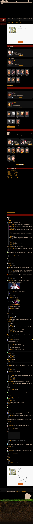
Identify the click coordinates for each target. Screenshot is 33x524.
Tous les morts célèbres (11, 170)
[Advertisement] (16, 11)
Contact (25, 491)
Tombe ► (21, 55)
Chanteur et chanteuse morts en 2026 (13, 176)
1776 (15, 103)
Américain (14, 62)
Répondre (9, 223)
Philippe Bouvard (14, 50)
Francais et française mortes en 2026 (13, 177)
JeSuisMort (4, 1)
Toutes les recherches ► (11, 212)
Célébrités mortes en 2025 (11, 173)
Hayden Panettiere (15, 139)
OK (19, 20)
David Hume (14, 102)
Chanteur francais (10, 182)
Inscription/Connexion (12, 462)
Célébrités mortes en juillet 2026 (12, 174)
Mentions (18, 491)
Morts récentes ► (10, 85)
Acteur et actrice (10, 179)
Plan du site (22, 491)
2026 (15, 51)
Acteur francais (10, 180)
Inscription (31, 0)
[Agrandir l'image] (15, 27)
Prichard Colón (27, 139)
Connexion (31, 1)
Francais (14, 52)
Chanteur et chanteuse (11, 185)
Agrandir (20, 42)
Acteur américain (10, 183)
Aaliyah (13, 92)
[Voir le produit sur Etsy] (12, 30)
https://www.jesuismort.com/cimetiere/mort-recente (16, 232)
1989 (14, 140)
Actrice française (10, 186)
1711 (14, 103)
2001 (15, 93)
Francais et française (11, 178)
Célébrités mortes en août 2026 (12, 172)
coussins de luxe (29, 38)
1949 (14, 61)
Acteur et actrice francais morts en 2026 (13, 187)
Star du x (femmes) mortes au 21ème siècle (14, 184)
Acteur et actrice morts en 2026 (12, 175)
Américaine (14, 141)
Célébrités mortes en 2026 (11, 171)
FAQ (16, 491)
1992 (27, 140)
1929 (14, 51)
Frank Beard (14, 60)
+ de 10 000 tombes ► (20, 164)
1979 (14, 93)
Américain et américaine (11, 181)
